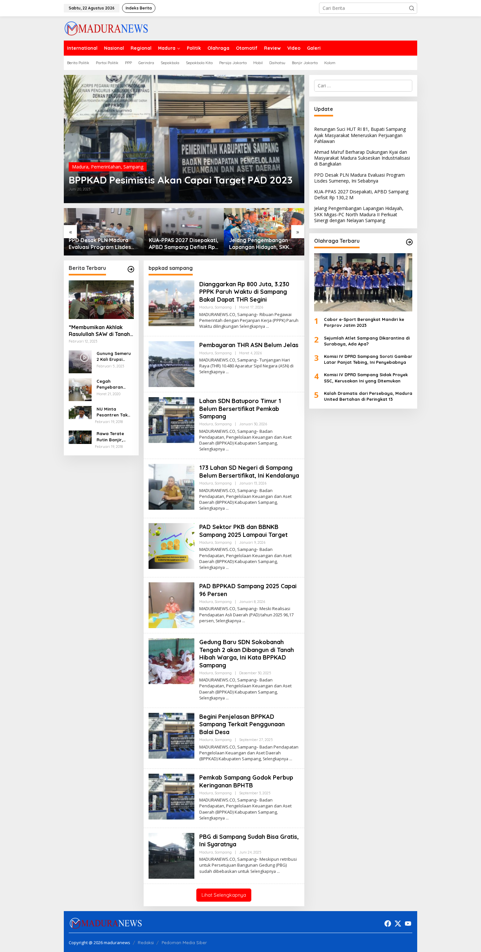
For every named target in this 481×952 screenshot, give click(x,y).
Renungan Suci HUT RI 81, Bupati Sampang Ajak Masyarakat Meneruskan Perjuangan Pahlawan (360, 135)
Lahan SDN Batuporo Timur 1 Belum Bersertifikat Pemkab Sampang (240, 408)
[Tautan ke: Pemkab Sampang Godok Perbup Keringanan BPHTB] (171, 796)
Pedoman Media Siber (184, 942)
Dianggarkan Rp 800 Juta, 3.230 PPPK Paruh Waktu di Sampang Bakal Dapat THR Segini (244, 291)
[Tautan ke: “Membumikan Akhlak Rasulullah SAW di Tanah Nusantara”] (101, 299)
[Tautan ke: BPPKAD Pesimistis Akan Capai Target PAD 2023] (184, 139)
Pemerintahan (106, 167)
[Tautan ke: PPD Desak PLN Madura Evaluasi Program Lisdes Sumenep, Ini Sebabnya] (104, 232)
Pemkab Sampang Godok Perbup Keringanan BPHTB (246, 781)
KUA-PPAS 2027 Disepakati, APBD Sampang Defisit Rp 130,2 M (183, 244)
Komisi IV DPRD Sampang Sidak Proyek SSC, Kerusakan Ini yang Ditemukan (366, 377)
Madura (80, 167)
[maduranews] (106, 28)
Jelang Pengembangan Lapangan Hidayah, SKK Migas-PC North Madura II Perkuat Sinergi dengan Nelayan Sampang (261, 244)
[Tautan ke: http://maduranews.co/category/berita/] (131, 269)
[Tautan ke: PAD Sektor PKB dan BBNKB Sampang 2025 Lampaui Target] (171, 545)
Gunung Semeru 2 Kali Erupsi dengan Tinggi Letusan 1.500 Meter (114, 356)
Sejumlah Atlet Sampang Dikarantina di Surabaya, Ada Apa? (367, 340)
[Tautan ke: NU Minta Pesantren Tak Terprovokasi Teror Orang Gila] (80, 412)
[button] (411, 8)
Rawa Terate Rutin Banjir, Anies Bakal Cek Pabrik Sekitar (114, 436)
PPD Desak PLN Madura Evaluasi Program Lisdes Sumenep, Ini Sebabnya (100, 244)
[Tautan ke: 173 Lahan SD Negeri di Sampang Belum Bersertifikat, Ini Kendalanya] (171, 486)
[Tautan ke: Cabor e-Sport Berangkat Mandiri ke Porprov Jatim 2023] (363, 282)
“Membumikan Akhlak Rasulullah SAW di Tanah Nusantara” (99, 331)
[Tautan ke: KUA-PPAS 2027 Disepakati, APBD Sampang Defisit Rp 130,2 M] (184, 232)
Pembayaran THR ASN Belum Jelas (248, 345)
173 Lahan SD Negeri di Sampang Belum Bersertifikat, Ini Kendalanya (249, 471)
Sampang (133, 167)
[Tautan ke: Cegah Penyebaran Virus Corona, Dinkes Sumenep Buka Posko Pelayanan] (80, 389)
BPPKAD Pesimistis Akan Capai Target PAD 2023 (181, 180)
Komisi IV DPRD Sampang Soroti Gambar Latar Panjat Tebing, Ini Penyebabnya (368, 359)
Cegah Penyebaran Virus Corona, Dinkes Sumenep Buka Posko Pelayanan (114, 384)
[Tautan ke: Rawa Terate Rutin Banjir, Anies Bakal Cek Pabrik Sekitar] (80, 436)
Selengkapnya (252, 326)
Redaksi (146, 942)
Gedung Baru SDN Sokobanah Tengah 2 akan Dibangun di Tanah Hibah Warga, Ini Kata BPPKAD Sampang (246, 653)
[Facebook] (387, 923)
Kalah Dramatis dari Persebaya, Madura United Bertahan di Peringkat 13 (368, 396)
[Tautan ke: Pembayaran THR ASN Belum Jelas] (171, 364)
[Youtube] (408, 923)
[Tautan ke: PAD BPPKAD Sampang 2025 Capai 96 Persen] (171, 605)
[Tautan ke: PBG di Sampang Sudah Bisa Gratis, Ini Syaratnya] (171, 855)
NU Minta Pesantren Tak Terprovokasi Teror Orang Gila (115, 412)
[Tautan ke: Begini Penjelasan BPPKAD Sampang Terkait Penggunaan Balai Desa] (171, 735)
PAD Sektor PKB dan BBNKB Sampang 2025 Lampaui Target (243, 530)
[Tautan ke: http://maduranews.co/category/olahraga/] (409, 242)
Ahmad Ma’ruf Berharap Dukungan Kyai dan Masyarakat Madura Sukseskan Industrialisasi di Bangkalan (362, 158)
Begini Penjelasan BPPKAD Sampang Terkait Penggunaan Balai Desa (242, 724)
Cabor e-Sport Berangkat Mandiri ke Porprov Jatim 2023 (364, 322)
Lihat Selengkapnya (224, 895)
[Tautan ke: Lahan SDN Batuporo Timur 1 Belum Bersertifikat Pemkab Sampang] (171, 419)
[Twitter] (398, 923)
